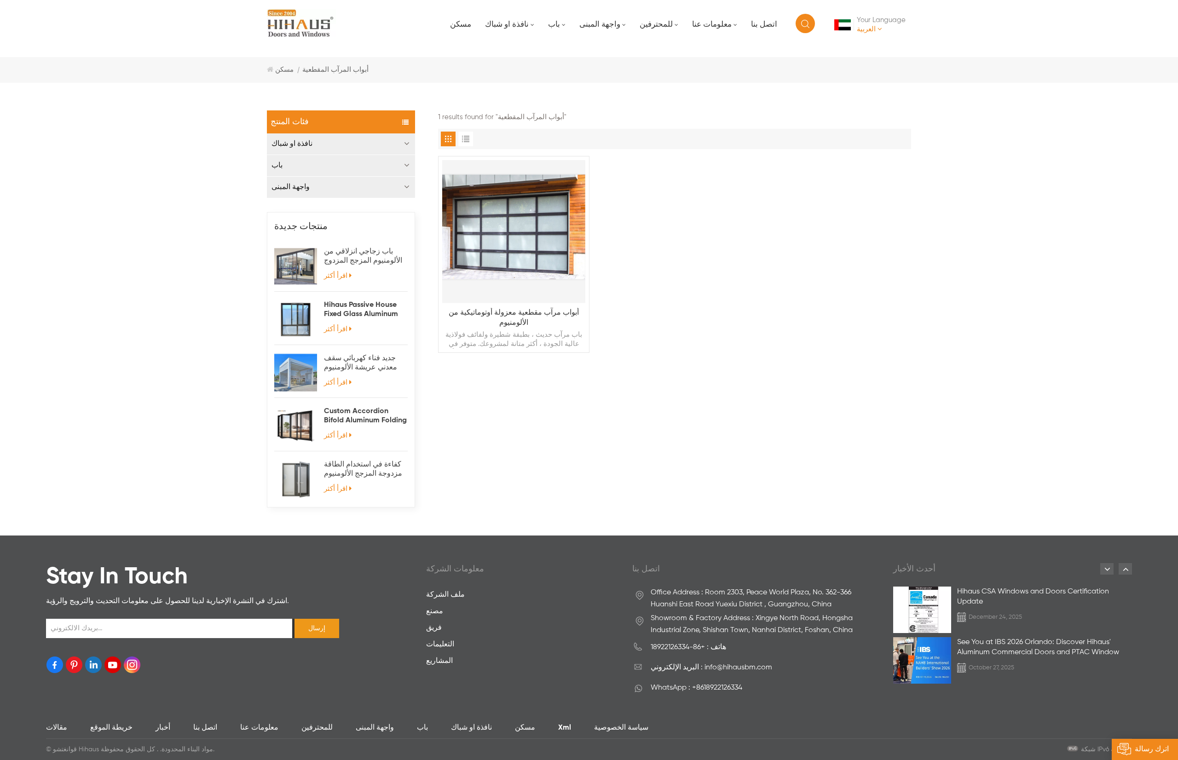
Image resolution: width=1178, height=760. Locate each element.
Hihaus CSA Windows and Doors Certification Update (1033, 596)
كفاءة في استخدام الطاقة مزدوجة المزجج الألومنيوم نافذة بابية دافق (363, 469)
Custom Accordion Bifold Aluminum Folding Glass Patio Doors (365, 416)
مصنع (434, 611)
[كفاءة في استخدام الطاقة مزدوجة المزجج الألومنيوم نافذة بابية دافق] (295, 479)
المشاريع (439, 661)
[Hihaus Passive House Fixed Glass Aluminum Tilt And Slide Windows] (295, 319)
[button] (1107, 569)
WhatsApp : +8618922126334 (696, 687)
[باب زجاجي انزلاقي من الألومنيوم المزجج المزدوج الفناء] (295, 266)
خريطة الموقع (111, 727)
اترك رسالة (1152, 749)
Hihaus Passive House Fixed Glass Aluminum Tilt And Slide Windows (363, 310)
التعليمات (440, 644)
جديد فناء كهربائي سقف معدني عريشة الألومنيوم (360, 363)
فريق (434, 628)
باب (554, 25)
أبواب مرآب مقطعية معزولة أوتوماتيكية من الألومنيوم (514, 318)
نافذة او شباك (507, 25)
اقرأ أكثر (335, 275)
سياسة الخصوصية (621, 727)
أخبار (163, 727)
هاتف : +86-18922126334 (688, 647)
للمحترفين (656, 25)
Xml (564, 727)
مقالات (56, 727)
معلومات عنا (712, 25)
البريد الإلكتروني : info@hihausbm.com (711, 667)
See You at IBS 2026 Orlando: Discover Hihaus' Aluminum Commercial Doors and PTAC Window (1038, 647)
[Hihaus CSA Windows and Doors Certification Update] (922, 610)
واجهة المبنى (599, 25)
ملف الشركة (445, 595)
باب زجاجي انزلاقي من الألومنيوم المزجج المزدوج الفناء (363, 256)
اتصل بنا (764, 25)
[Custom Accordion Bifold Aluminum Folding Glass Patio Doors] (295, 425)
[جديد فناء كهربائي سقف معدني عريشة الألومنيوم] (295, 372)
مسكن (460, 25)
